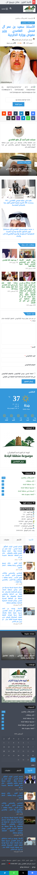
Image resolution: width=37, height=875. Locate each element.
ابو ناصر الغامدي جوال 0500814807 (20, 863)
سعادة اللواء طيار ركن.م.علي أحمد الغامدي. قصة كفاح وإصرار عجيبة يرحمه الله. (10, 285)
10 (18, 747)
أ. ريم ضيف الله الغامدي (10, 260)
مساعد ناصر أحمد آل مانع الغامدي (23, 40)
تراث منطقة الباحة (28, 484)
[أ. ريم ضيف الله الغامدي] (10, 253)
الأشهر (19, 539)
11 (13, 747)
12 (9, 747)
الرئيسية (31, 18)
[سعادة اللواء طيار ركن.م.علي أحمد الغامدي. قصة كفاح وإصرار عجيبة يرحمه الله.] (10, 276)
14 (33, 751)
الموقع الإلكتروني (30, 364)
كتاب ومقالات (30, 481)
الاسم (33, 347)
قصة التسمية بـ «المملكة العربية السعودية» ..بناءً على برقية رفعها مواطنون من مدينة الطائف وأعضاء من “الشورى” (18, 656)
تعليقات (6, 539)
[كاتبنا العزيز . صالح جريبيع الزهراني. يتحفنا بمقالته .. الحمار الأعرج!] (29, 566)
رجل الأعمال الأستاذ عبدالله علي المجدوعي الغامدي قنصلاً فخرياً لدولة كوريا (27, 263)
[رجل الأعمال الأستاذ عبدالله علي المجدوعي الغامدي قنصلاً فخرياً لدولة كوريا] (27, 253)
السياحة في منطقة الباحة (26, 491)
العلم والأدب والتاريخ (21, 18)
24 (18, 755)
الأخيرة (31, 539)
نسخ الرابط (18, 104)
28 (33, 759)
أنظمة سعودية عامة (28, 494)
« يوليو (33, 765)
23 (23, 755)
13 (4, 747)
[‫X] (27, 113)
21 (33, 755)
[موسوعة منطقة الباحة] (29, 9)
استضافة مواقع (24, 867)
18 (13, 751)
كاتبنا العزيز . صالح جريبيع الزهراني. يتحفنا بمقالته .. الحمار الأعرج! (12, 565)
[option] (18, 164)
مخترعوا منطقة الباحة (27, 488)
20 (4, 751)
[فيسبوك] (33, 113)
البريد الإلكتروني (30, 356)
